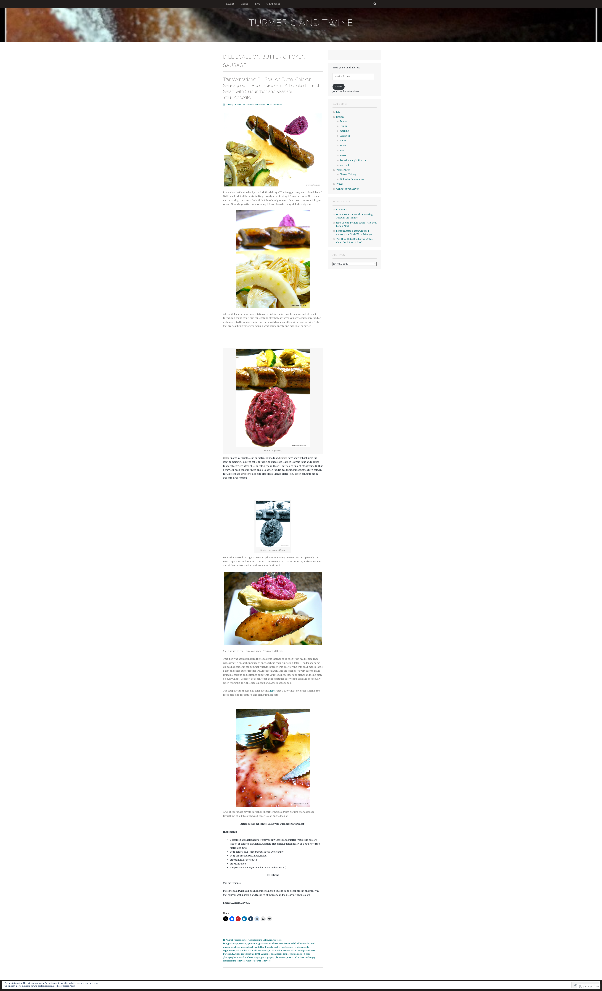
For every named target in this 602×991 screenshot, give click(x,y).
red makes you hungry (304, 957)
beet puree (290, 947)
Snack (343, 145)
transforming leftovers (234, 961)
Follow (338, 87)
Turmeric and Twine (301, 22)
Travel (244, 4)
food (302, 954)
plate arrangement (284, 957)
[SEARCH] (375, 4)
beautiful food (259, 947)
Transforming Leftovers (260, 940)
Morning (344, 131)
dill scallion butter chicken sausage (253, 950)
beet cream (279, 947)
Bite (257, 4)
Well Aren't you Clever (347, 189)
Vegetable (278, 940)
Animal (229, 940)
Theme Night (273, 4)
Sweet (343, 155)
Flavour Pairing (348, 174)
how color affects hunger (248, 957)
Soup (342, 150)
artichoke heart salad (241, 947)
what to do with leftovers (258, 961)
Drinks (343, 126)
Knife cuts (341, 209)
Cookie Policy (68, 986)
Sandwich (345, 136)
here (272, 690)
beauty (270, 947)
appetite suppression (257, 943)
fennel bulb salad (291, 954)
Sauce (245, 940)
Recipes (230, 4)
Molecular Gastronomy (352, 179)
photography (267, 957)
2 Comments (276, 104)
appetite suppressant (236, 943)
